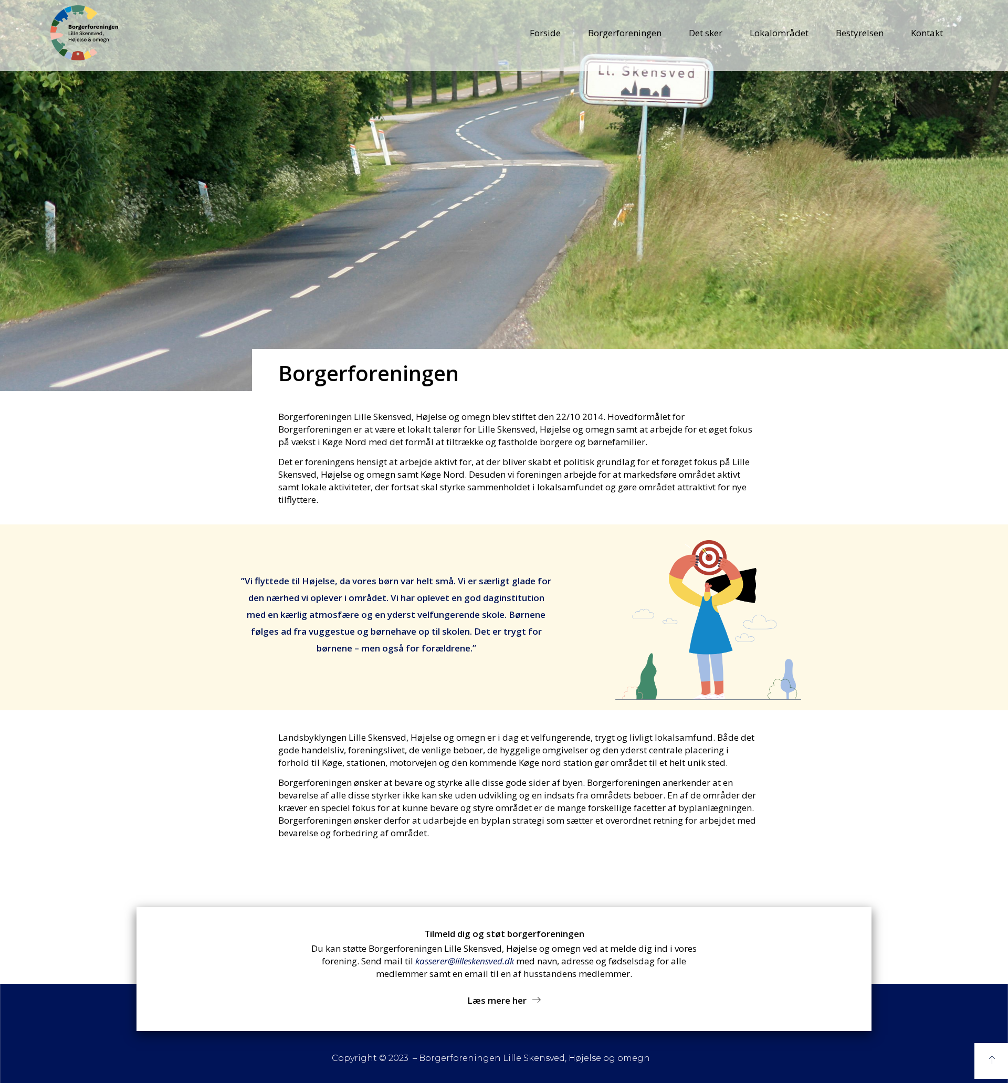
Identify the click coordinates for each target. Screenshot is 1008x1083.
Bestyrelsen (860, 33)
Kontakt (927, 33)
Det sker (705, 33)
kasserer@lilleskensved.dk (464, 961)
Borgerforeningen (625, 33)
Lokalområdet (779, 33)
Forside (545, 33)
